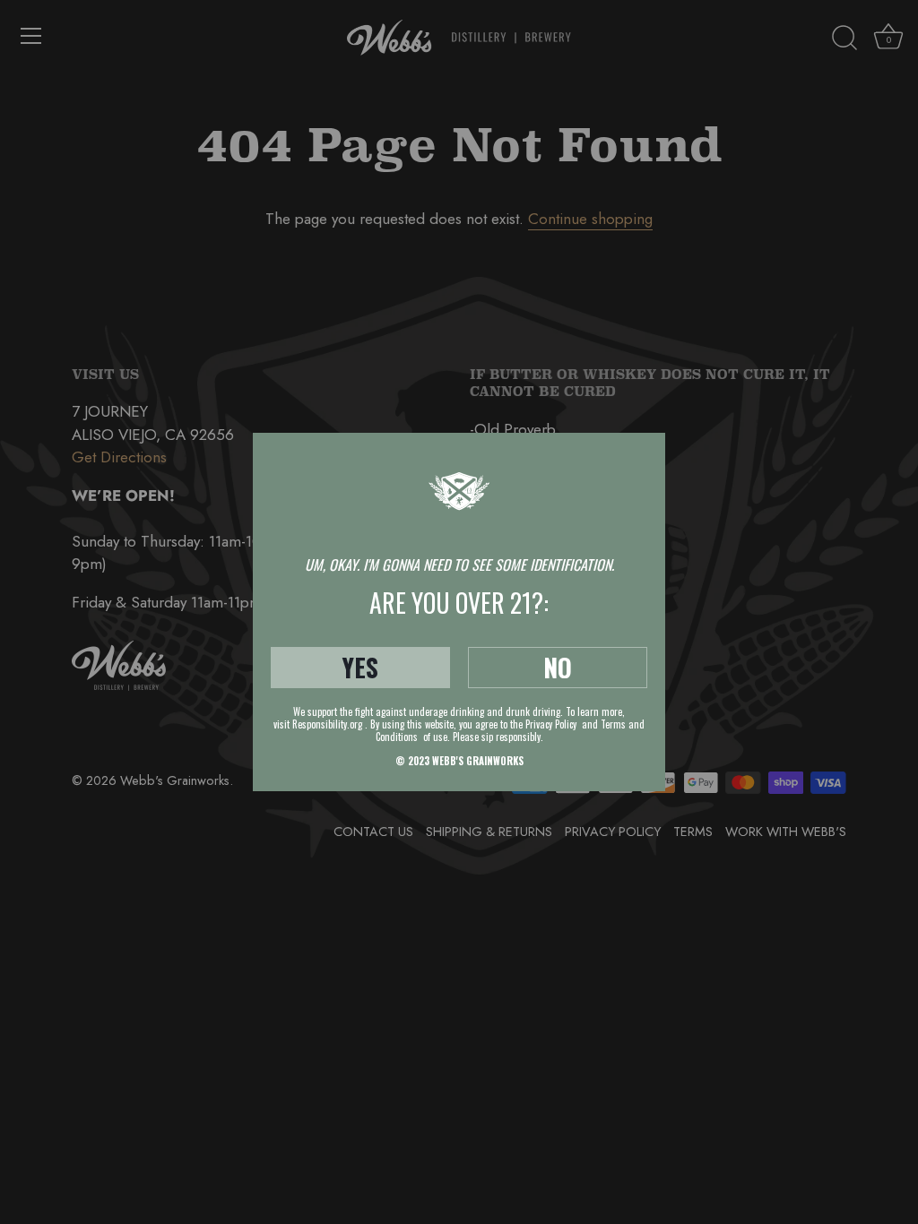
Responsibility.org (327, 724)
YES (360, 667)
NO (557, 667)
